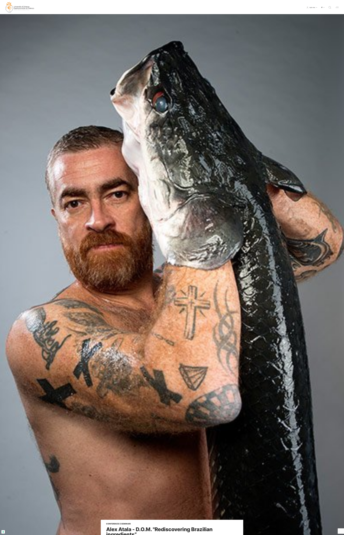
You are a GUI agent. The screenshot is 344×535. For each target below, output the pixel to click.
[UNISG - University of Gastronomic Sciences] (19, 7)
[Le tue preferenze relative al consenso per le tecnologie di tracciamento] (3, 532)
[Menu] (337, 7)
